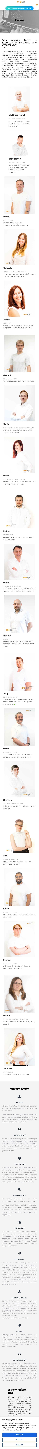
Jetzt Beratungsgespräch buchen (19, 8)
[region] (19, 1433)
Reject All (19, 1445)
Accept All (19, 1435)
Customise (19, 1440)
